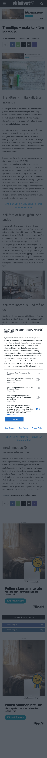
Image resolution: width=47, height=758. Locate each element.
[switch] (38, 379)
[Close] (42, 330)
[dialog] (23, 379)
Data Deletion (10, 428)
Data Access (23, 428)
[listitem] (23, 373)
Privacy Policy (37, 428)
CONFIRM (14, 419)
